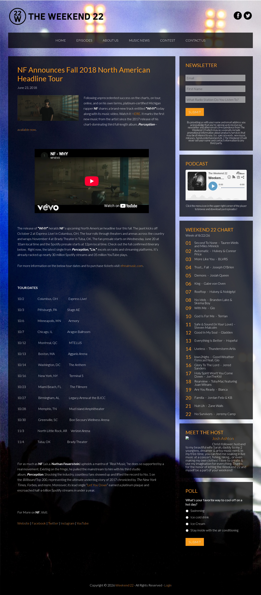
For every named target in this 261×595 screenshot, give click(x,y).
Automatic (201, 251)
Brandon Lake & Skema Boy (213, 301)
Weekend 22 (124, 585)
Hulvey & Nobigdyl (222, 291)
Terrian (223, 316)
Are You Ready (204, 389)
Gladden (227, 332)
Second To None (206, 243)
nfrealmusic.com (131, 266)
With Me (200, 308)
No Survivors (203, 414)
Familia (199, 397)
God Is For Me (204, 316)
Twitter (53, 523)
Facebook (39, 523)
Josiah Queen (219, 275)
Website (23, 523)
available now (26, 129)
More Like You (204, 259)
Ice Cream (197, 524)
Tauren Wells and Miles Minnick (216, 244)
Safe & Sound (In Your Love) (213, 324)
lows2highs (202, 357)
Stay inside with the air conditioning (214, 530)
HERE (136, 114)
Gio (212, 308)
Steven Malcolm (205, 327)
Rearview (201, 381)
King (197, 283)
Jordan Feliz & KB (220, 397)
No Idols (200, 300)
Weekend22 (56, 16)
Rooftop (200, 291)
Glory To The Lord (207, 365)
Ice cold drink (199, 517)
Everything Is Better (208, 340)
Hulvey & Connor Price (215, 252)
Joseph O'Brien (223, 267)
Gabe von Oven (215, 283)
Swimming (197, 510)
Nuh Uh (199, 406)
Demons (200, 275)
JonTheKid (213, 376)
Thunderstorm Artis (222, 348)
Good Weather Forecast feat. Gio (214, 358)
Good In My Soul (206, 332)
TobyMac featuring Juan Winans (215, 382)
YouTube (83, 523)
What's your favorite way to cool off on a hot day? (214, 502)
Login (167, 585)
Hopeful (231, 340)
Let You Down (97, 485)
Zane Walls (215, 406)
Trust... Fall (201, 267)
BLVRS (223, 259)
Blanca (223, 389)
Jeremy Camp (226, 414)
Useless (200, 348)
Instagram (68, 523)
